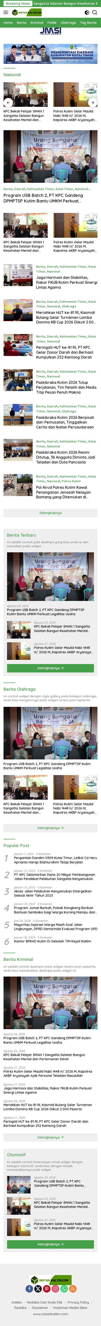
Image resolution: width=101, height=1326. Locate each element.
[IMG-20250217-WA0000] (50, 31)
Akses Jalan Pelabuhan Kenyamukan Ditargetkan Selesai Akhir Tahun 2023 (53, 893)
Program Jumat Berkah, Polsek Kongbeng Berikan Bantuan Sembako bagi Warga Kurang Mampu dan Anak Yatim (54, 910)
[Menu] (7, 12)
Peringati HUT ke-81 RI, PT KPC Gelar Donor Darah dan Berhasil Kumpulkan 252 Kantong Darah (64, 352)
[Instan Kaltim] (26, 12)
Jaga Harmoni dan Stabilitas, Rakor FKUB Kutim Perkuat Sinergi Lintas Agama (75, 115)
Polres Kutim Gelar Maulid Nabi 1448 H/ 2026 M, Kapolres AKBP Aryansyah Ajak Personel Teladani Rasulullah (24, 115)
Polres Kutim (71, 481)
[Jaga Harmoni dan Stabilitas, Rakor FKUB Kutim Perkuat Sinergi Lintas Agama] (75, 94)
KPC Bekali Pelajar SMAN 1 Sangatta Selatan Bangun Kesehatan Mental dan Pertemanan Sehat (24, 246)
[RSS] (73, 1289)
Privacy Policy (78, 1302)
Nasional (81, 189)
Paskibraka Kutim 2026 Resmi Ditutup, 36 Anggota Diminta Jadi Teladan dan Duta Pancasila (65, 457)
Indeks (17, 1302)
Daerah (19, 189)
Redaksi (20, 1308)
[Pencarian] (94, 12)
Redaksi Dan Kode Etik (44, 1302)
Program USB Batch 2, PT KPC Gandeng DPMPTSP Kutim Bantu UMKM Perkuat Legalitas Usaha (43, 201)
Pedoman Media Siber (70, 1308)
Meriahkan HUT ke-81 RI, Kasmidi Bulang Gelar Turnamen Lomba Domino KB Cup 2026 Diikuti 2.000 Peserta (66, 319)
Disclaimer (40, 1308)
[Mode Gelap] (87, 12)
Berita (8, 189)
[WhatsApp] (64, 1289)
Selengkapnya (50, 513)
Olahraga (69, 306)
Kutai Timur (64, 189)
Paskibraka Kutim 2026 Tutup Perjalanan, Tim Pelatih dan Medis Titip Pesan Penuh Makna (66, 387)
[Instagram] (55, 1289)
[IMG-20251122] (50, 53)
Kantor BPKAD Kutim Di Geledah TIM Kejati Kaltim (52, 941)
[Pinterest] (46, 1289)
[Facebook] (29, 1289)
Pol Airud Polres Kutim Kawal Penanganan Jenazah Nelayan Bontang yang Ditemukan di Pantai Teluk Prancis (63, 494)
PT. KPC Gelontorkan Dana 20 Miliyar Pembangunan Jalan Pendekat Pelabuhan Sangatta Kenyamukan (54, 877)
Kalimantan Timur (40, 189)
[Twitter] (38, 1289)
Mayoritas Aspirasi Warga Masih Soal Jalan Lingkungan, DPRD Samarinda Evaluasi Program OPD (55, 927)
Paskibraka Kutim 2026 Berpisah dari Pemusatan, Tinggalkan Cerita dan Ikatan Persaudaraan (65, 422)
